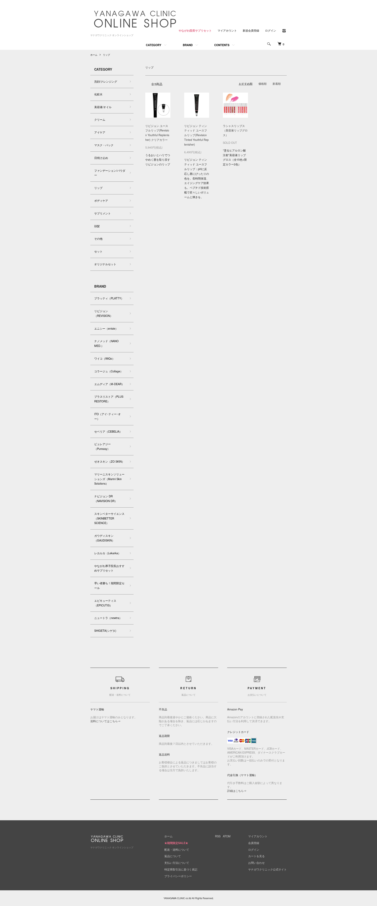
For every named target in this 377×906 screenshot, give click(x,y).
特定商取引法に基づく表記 (180, 869)
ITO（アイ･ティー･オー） (107, 416)
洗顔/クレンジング (105, 81)
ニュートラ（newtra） (108, 618)
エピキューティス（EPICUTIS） (105, 603)
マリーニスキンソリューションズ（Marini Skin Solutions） (109, 479)
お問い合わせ (256, 863)
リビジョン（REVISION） (103, 313)
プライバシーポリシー (178, 876)
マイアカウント (227, 30)
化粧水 (98, 94)
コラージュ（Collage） (108, 371)
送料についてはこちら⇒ (105, 721)
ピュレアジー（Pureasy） (102, 446)
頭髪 (97, 226)
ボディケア (101, 200)
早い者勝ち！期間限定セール (109, 585)
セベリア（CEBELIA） (108, 431)
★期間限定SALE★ (176, 843)
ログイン (270, 30)
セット (98, 251)
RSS (218, 836)
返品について (172, 856)
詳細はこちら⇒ (236, 791)
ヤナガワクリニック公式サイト (267, 869)
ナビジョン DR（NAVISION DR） (105, 498)
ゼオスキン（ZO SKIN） (109, 461)
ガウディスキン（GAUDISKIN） (104, 538)
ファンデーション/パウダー (109, 173)
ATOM (227, 836)
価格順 (262, 84)
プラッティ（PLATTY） (109, 298)
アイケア (99, 132)
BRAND (188, 45)
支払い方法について (176, 863)
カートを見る (256, 856)
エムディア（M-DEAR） (109, 384)
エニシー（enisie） (106, 328)
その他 (98, 239)
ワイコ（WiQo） (104, 358)
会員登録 (253, 843)
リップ (106, 54)
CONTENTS (221, 45)
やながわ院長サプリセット (195, 30)
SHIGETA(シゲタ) (105, 631)
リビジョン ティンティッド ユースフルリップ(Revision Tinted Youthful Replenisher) (196, 135)
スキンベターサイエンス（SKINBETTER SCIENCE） (109, 518)
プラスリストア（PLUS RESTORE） (108, 399)
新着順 (277, 84)
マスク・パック (103, 145)
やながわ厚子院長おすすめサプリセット (109, 568)
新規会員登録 (251, 30)
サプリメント (102, 213)
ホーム (93, 54)
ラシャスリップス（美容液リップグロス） (235, 130)
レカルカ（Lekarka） (107, 553)
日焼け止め (101, 158)
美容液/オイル (103, 107)
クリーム (99, 119)
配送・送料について (176, 849)
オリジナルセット (105, 264)
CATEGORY (153, 45)
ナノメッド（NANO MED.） (106, 343)
